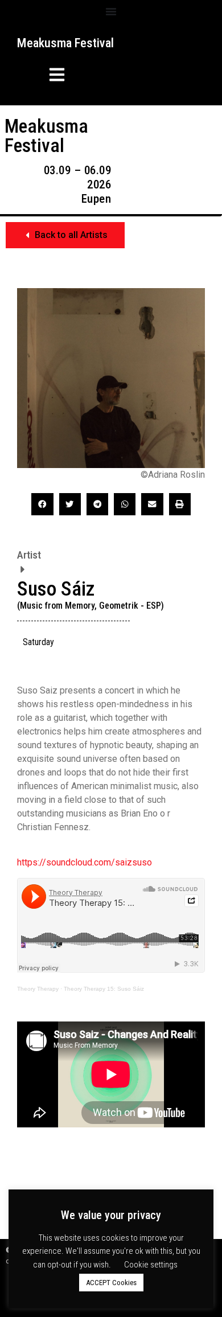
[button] (41, 76)
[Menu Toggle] (111, 11)
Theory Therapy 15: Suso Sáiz (104, 989)
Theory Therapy (38, 989)
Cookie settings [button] (151, 1264)
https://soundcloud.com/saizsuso (84, 862)
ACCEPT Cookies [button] (111, 1282)
